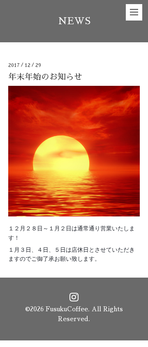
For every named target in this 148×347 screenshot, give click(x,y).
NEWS (74, 21)
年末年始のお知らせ (45, 77)
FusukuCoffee (67, 309)
